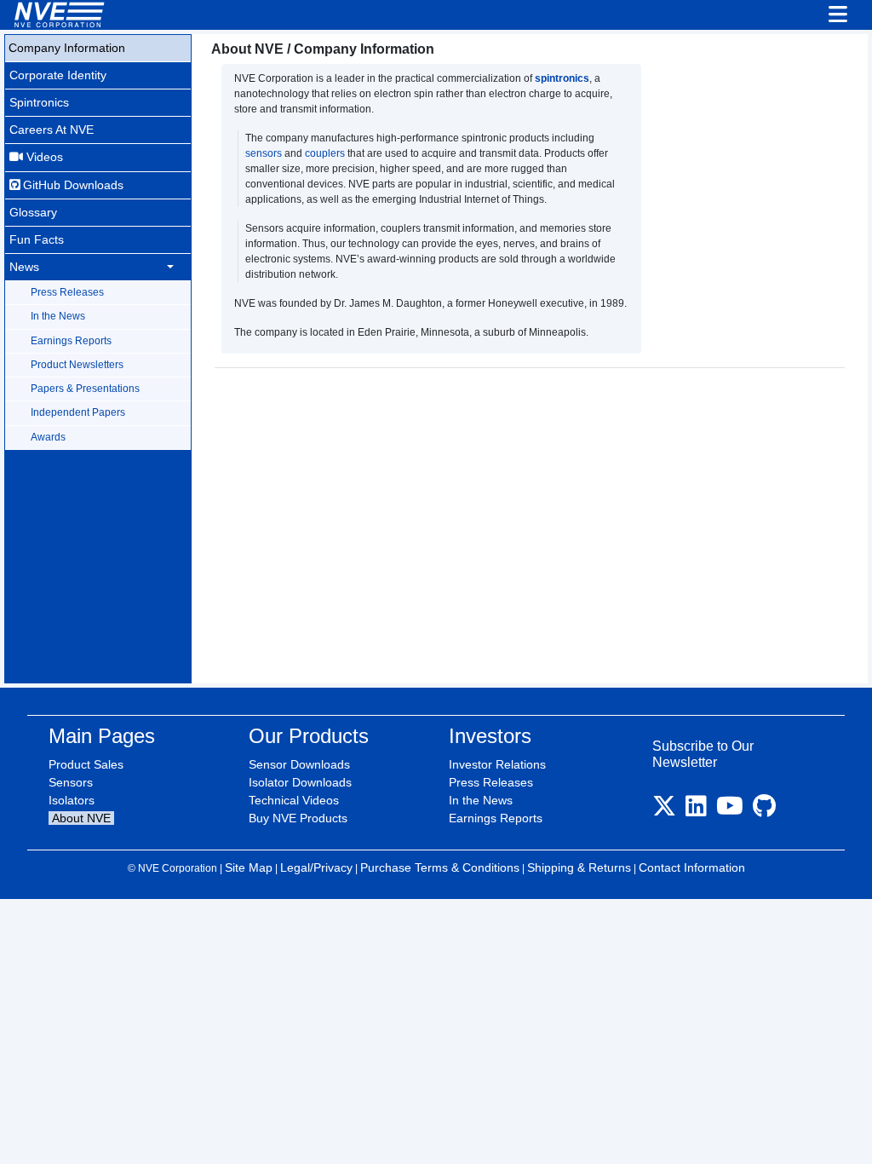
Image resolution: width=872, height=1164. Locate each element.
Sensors (71, 782)
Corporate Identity (57, 75)
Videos (43, 157)
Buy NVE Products (298, 818)
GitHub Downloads (71, 185)
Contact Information (692, 867)
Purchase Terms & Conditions (439, 867)
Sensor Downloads (299, 764)
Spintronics (39, 102)
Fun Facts (36, 239)
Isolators (72, 800)
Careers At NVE (51, 129)
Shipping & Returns (579, 867)
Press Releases (67, 292)
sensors (263, 153)
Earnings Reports (71, 341)
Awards (48, 437)
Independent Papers (78, 412)
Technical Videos (294, 800)
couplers (325, 153)
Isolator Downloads (300, 782)
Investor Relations (497, 764)
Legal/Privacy (316, 867)
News (24, 267)
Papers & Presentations (85, 388)
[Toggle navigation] (838, 15)
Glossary (33, 212)
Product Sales (86, 764)
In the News (58, 316)
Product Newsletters (77, 365)
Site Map (248, 867)
